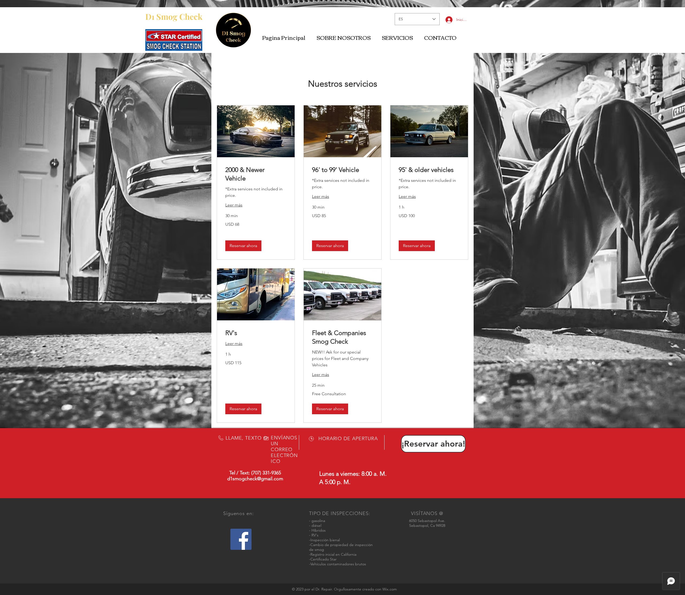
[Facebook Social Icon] (241, 539)
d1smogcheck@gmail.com (255, 479)
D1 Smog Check (174, 16)
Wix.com (389, 589)
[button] (243, 245)
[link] (255, 174)
